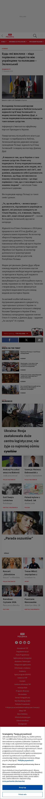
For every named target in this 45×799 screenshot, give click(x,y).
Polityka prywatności (26, 760)
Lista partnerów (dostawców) (13, 781)
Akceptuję (22, 787)
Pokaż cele (22, 794)
